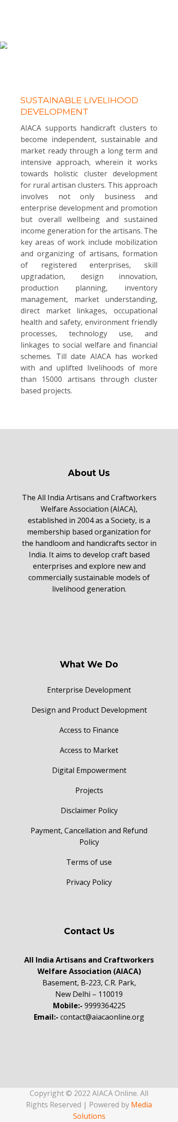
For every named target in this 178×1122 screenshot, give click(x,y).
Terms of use (89, 862)
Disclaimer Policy (89, 810)
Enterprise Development (89, 690)
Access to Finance (89, 730)
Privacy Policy (89, 882)
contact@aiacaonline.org (102, 1017)
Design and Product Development (89, 710)
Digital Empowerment (89, 770)
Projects (89, 790)
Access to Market (89, 750)
